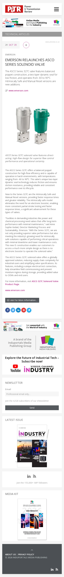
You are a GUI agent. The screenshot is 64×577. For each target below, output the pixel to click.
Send (32, 407)
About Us (10, 554)
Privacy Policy (26, 554)
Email (8, 389)
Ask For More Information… (23, 300)
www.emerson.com (18, 90)
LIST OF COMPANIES (15, 560)
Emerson (10, 54)
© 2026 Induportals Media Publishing (26, 557)
